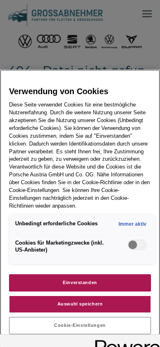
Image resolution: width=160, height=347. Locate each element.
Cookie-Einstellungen (79, 325)
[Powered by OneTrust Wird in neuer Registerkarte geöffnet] (125, 342)
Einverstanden (80, 282)
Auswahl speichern (80, 303)
